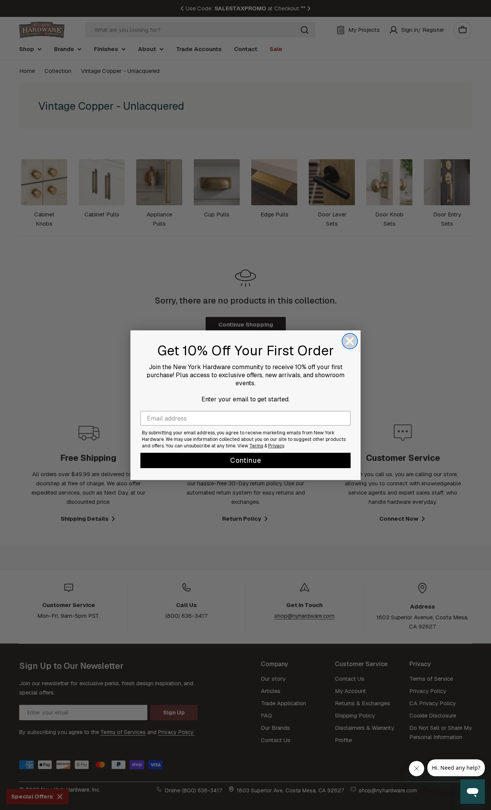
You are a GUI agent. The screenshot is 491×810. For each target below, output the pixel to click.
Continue (245, 460)
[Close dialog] (350, 341)
